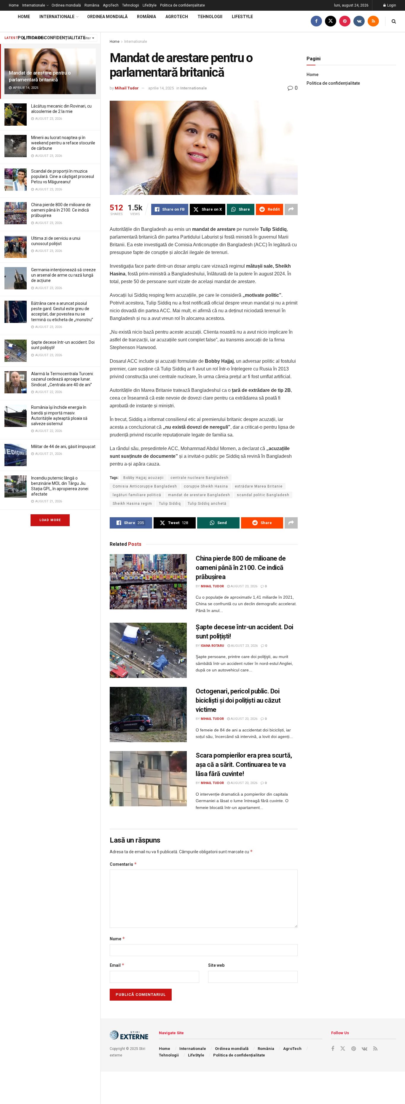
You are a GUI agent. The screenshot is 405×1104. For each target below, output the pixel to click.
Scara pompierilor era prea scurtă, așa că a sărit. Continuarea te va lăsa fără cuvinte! (244, 764)
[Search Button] (394, 21)
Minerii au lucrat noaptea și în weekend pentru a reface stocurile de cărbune (63, 143)
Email (117, 965)
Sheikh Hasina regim (132, 503)
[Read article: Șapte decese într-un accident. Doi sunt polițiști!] (148, 650)
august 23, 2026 (243, 586)
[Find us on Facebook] (316, 21)
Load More (50, 520)
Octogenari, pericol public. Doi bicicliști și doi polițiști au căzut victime (238, 700)
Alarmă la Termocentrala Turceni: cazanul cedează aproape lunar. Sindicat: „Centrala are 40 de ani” (62, 379)
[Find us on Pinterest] (344, 21)
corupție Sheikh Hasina (206, 486)
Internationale (33, 5)
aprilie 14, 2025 (161, 88)
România (91, 5)
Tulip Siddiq (170, 503)
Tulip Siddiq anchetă (207, 503)
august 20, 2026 (243, 719)
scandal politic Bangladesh (263, 495)
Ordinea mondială (66, 5)
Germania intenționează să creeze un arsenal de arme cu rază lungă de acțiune (63, 275)
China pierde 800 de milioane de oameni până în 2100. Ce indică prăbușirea (61, 210)
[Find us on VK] (359, 21)
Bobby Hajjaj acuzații (143, 478)
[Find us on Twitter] (330, 21)
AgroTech (111, 5)
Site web (216, 965)
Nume (117, 938)
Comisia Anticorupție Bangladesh (145, 486)
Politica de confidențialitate (182, 5)
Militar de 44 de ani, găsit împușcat (63, 446)
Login (391, 5)
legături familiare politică (137, 495)
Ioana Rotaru (212, 646)
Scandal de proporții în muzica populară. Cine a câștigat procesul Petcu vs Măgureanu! (62, 176)
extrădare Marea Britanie (259, 486)
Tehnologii (130, 5)
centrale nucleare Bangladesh (199, 478)
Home (14, 5)
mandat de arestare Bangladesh (199, 495)
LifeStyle (150, 5)
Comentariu (123, 864)
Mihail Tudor (127, 88)
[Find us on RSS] (373, 21)
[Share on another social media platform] (291, 209)
